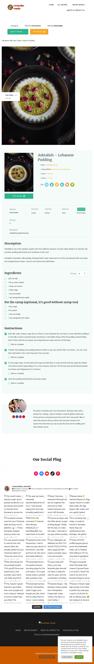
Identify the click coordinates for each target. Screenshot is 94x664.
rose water (14, 293)
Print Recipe (37, 31)
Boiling (54, 169)
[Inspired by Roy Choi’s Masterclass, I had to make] (36, 548)
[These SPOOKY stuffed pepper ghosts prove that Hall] (79, 548)
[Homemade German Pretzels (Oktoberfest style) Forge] (36, 592)
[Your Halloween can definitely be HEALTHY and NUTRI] (58, 548)
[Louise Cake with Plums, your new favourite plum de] (58, 570)
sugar (13, 290)
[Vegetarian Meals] (72, 185)
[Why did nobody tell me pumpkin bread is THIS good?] (14, 570)
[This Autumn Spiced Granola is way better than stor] (14, 592)
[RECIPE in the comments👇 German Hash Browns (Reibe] (36, 527)
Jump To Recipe (16, 31)
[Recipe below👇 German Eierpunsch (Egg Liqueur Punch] (79, 505)
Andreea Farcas (51, 165)
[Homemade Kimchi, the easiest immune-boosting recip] (36, 570)
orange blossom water (18, 297)
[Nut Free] (67, 185)
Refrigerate (66, 169)
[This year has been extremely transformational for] (36, 505)
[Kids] (62, 185)
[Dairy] (52, 185)
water (12, 310)
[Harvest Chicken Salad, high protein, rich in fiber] (79, 592)
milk (12, 278)
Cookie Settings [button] (67, 657)
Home (51, 5)
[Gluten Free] (57, 185)
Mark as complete (17, 344)
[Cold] (47, 185)
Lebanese (50, 173)
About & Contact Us (76, 10)
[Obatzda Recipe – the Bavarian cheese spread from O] (58, 592)
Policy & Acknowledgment (47, 634)
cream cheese (16, 282)
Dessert (49, 178)
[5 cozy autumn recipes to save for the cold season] (14, 548)
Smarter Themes (49, 657)
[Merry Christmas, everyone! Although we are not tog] (58, 505)
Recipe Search (79, 5)
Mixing (60, 169)
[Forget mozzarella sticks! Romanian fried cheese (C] (79, 570)
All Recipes (62, 5)
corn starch (15, 286)
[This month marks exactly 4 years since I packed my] (14, 505)
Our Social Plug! (71, 630)
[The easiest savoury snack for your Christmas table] (14, 527)
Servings (73, 273)
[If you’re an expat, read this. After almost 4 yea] (58, 527)
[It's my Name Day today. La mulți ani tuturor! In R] (79, 527)
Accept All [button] (79, 657)
